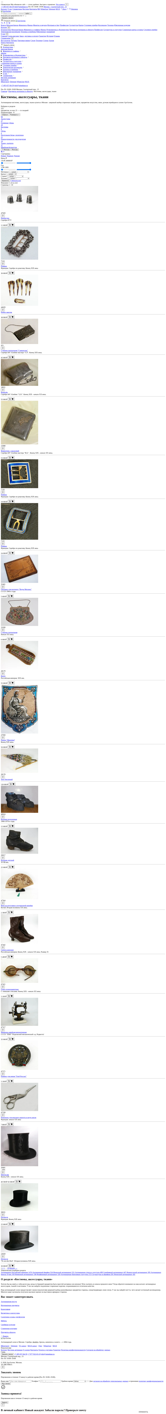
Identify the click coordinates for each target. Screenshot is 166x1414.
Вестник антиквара (8, 78)
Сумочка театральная (9, 632)
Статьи (45, 40)
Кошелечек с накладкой (10, 451)
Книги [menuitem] (3, 25)
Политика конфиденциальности (73, 1350)
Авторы (14, 40)
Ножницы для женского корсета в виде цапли (18, 1117)
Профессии (98, 30)
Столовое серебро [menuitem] (91, 25)
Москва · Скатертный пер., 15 (55, 7)
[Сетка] (2, 152)
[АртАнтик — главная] (6, 11)
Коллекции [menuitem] (102, 25)
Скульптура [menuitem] (73, 25)
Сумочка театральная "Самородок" (14, 350)
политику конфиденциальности (151, 1381)
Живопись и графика (32, 30)
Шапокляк (5, 1175)
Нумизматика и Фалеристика (57, 30)
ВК (38, 9)
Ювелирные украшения (45, 32)
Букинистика (6, 30)
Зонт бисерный (7, 779)
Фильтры (6, 149)
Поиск (3, 43)
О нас (10, 9)
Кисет (3, 676)
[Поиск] (2, 23)
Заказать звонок (7, 18)
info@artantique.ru (21, 7)
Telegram (52, 9)
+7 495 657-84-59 (7, 7)
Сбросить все (16, 181)
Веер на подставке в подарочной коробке (17, 906)
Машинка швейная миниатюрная (14, 1032)
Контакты (33, 9)
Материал (4, 172)
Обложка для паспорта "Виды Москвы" (16, 589)
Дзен (40, 1346)
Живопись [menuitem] (23, 25)
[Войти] (4, 23)
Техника (4, 178)
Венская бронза (17, 30)
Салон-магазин (13, 36)
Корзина (74, 9)
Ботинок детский (7, 860)
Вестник (25, 9)
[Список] (4, 152)
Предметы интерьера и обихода (81, 30)
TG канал (22, 1346)
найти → (28, 13)
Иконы (43, 30)
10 (8, 1268)
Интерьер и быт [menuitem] (53, 25)
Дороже (17, 156)
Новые (3, 156)
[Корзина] (9, 23)
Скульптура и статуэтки (112, 30)
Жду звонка (6, 1383)
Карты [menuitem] (81, 25)
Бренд (3, 174)
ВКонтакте (5, 82)
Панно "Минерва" (8, 740)
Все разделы (5, 40)
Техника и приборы (28, 32)
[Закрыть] (66, 4)
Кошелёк (4, 392)
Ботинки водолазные (9, 819)
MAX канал (32, 1346)
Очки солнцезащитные (10, 989)
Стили (32, 40)
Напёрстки (5, 218)
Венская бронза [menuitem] (12, 25)
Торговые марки (23, 40)
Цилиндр (4, 1217)
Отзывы (57, 36)
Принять (143, 1412)
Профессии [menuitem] (64, 25)
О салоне (26, 1350)
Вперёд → (13, 1268)
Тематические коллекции (10, 32)
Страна (3, 176)
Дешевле (10, 156)
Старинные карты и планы (132, 30)
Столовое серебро (150, 30)
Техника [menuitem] (110, 25)
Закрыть (4, 1402)
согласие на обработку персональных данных (110, 1381)
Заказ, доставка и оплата (29, 36)
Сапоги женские (7, 950)
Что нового (60, 4)
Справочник (17, 9)
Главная (4, 36)
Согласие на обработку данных (98, 1350)
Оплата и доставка (45, 1350)
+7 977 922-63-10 (34, 1354)
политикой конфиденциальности (65, 1412)
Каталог (4, 9)
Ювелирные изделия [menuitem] (122, 25)
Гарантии (42, 36)
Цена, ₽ (4, 158)
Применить (5, 181)
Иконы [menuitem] (30, 25)
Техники (39, 40)
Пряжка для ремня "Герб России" (14, 1076)
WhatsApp (44, 9)
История (50, 36)
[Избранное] (68, 9)
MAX (58, 9)
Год (2, 165)
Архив (51, 40)
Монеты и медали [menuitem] (40, 25)
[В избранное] (3, 215)
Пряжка (4, 266)
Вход (64, 9)
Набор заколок (6, 312)
